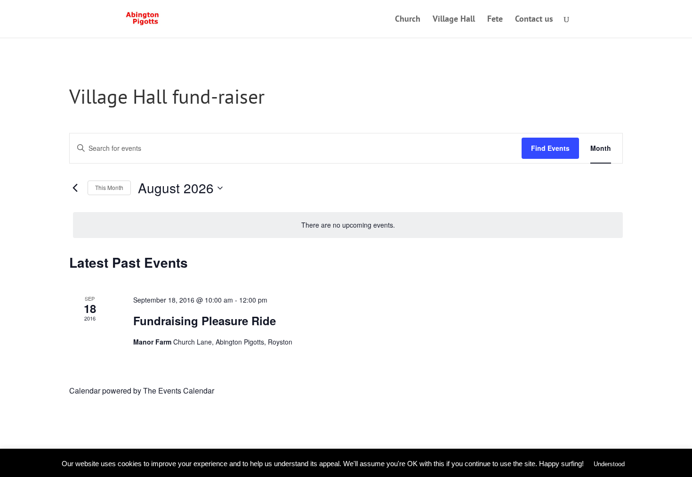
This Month (109, 187)
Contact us (534, 20)
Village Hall (454, 20)
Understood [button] (609, 464)
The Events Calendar (178, 390)
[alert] (348, 225)
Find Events (550, 148)
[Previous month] (74, 188)
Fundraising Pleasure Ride (204, 321)
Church (407, 20)
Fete (495, 20)
